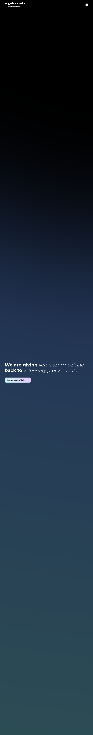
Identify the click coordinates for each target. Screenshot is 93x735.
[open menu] (87, 4)
